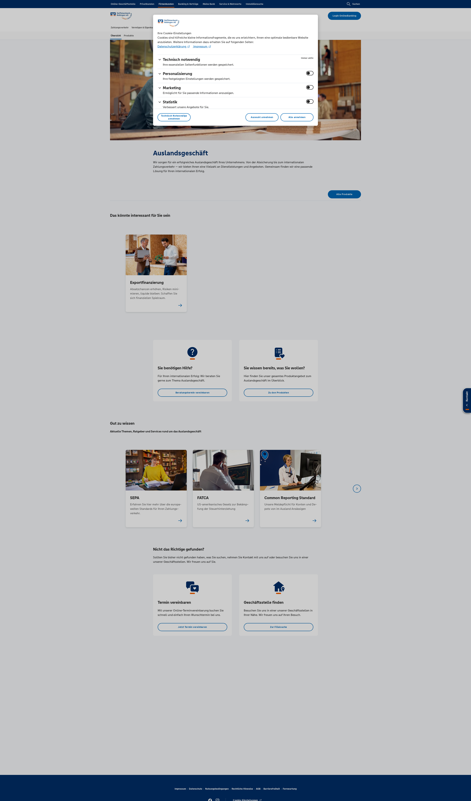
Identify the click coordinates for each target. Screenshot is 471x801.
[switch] (310, 73)
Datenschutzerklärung (172, 46)
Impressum (200, 46)
